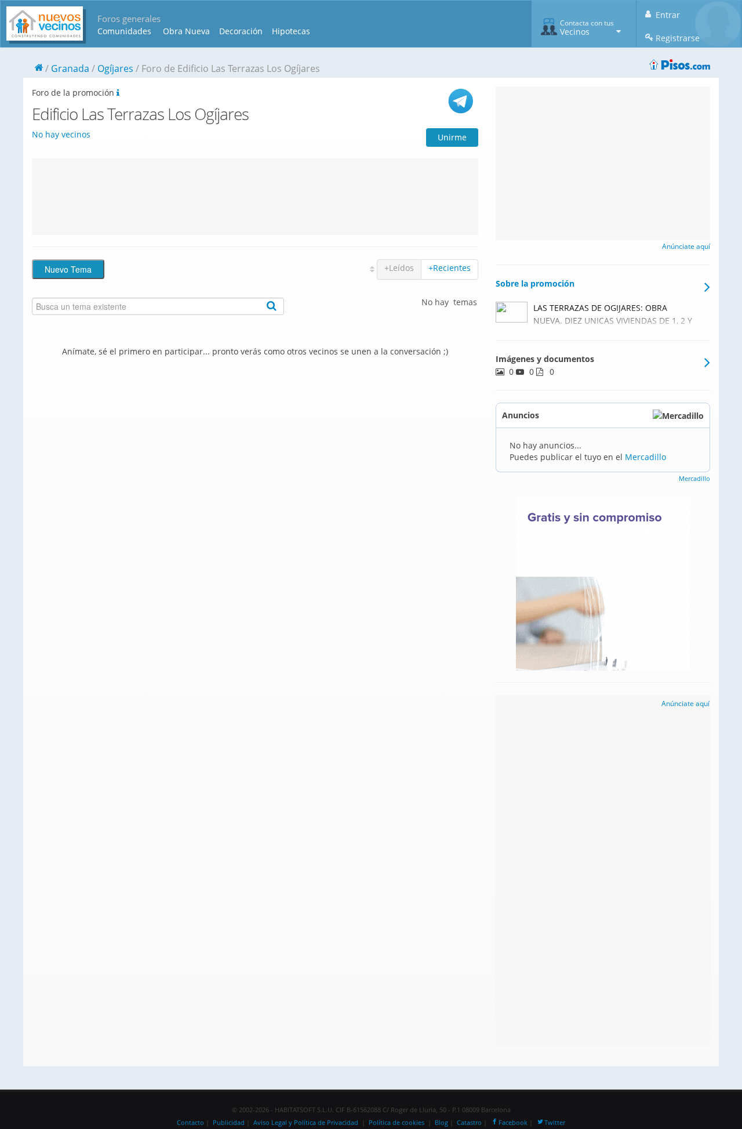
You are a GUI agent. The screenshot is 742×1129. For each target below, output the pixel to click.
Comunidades (124, 31)
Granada (70, 68)
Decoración (241, 31)
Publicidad (229, 1123)
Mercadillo (645, 456)
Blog (441, 1123)
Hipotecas (291, 31)
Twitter (554, 1123)
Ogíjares (115, 68)
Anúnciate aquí (686, 246)
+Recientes (449, 267)
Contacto (190, 1123)
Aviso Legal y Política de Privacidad (305, 1123)
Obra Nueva (186, 31)
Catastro (469, 1123)
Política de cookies (396, 1123)
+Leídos (399, 267)
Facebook (513, 1123)
